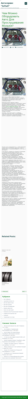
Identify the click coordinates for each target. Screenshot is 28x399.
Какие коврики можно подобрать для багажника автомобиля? (13, 341)
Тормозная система (9, 317)
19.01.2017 (6, 47)
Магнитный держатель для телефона (14, 325)
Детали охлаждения (9, 306)
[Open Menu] (26, 3)
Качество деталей (8, 310)
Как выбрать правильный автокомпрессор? (10, 329)
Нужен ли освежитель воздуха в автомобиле (12, 350)
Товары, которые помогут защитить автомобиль (13, 344)
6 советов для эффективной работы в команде (13, 337)
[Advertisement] (14, 63)
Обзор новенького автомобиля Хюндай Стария (14, 347)
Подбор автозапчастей (10, 313)
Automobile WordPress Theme (18, 397)
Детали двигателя (9, 302)
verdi (12, 47)
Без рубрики (7, 299)
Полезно (6, 315)
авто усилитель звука (12, 106)
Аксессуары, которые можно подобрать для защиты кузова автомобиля (11, 334)
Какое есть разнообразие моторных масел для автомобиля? (13, 357)
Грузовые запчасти (9, 301)
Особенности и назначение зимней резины (12, 354)
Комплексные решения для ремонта (13, 311)
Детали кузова (8, 304)
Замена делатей (8, 308)
